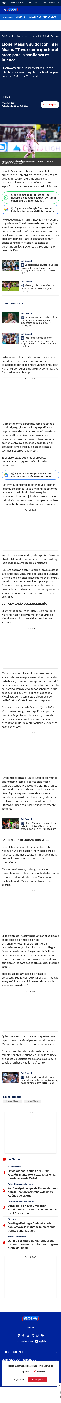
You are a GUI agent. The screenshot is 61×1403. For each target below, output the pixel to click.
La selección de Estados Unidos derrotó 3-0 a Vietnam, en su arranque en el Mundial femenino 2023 (39, 268)
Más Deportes (14, 1166)
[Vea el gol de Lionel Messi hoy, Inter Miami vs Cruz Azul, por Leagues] (10, 286)
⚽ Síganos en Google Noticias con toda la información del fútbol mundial (33, 475)
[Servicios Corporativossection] (56, 1359)
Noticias (41, 1371)
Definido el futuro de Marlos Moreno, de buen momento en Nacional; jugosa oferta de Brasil (33, 1244)
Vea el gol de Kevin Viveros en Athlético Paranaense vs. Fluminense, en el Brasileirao (32, 1209)
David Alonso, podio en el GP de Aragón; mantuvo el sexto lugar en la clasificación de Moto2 (31, 1174)
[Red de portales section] (56, 1352)
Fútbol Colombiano (17, 1236)
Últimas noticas (17, 3)
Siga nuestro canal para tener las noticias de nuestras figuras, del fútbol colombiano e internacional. (33, 197)
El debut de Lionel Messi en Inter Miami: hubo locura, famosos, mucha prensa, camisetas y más (39, 1079)
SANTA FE (20, 17)
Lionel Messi (12, 1101)
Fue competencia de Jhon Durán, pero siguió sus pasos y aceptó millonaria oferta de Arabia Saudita (39, 341)
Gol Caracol (32, 3)
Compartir (52, 104)
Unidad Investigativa (50, 3)
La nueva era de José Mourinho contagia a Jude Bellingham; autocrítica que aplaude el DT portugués (39, 321)
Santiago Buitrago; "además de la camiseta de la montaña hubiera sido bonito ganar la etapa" (32, 1226)
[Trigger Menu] (4, 9)
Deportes (25, 1371)
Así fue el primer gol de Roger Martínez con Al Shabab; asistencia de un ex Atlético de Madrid (33, 1191)
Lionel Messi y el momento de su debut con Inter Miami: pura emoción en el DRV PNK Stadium (40, 825)
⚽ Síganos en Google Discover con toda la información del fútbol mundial (33, 210)
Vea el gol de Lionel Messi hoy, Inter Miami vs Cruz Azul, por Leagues (39, 288)
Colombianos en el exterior (21, 1184)
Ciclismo (12, 1219)
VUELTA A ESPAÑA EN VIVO (42, 17)
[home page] (4, 3)
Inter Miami (33, 1101)
